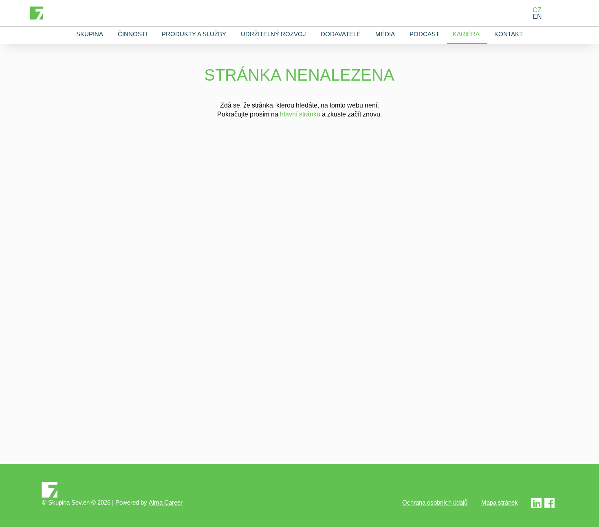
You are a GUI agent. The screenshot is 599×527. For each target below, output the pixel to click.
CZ (537, 9)
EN (537, 16)
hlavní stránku (300, 114)
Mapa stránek (499, 502)
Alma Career (166, 502)
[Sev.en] (299, 489)
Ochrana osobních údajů (434, 502)
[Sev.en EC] (549, 506)
